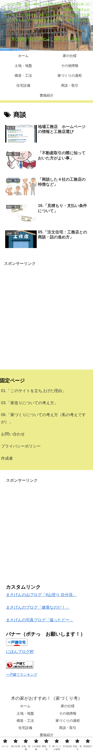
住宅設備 (25, 728)
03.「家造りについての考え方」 (29, 403)
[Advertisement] (46, 313)
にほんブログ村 (20, 652)
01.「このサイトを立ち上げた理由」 (33, 391)
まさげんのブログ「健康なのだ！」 (37, 607)
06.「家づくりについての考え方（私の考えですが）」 (43, 418)
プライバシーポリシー (21, 446)
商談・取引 (67, 728)
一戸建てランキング (21, 674)
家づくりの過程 (68, 721)
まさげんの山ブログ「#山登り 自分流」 (41, 595)
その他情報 (67, 713)
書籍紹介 (47, 735)
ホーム (25, 706)
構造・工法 (25, 721)
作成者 (7, 458)
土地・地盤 (25, 713)
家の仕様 (68, 706)
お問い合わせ (13, 434)
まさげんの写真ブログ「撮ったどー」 (39, 620)
